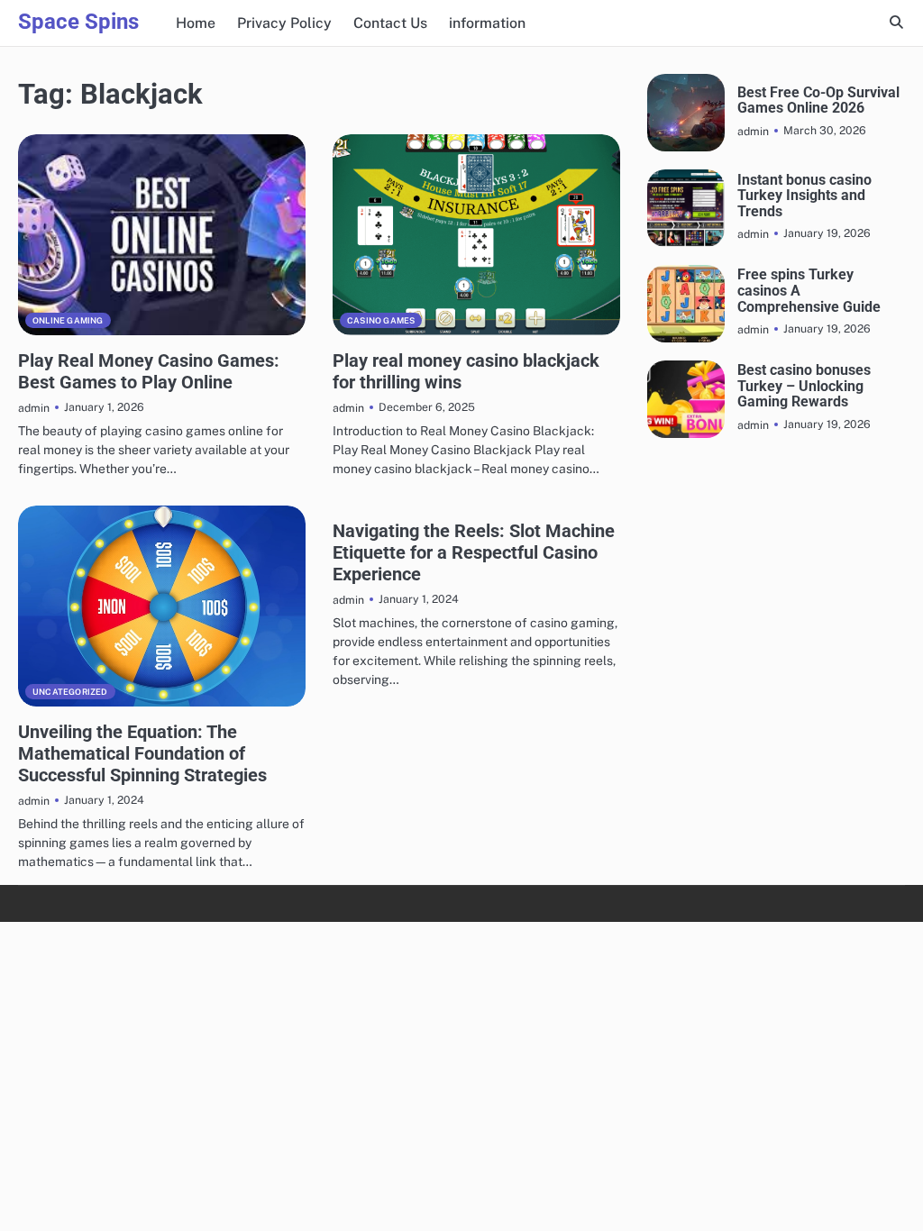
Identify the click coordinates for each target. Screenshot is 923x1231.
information (487, 23)
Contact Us (390, 23)
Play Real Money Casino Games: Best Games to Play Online (148, 371)
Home (195, 23)
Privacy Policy (284, 23)
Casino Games (381, 320)
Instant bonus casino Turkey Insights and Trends (804, 196)
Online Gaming (68, 320)
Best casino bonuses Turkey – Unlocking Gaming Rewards (804, 386)
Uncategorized (70, 692)
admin (34, 408)
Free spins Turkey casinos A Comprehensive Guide (809, 291)
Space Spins (78, 21)
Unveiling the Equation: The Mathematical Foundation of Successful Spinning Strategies (142, 753)
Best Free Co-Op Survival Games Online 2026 (818, 100)
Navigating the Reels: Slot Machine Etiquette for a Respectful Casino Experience (474, 552)
